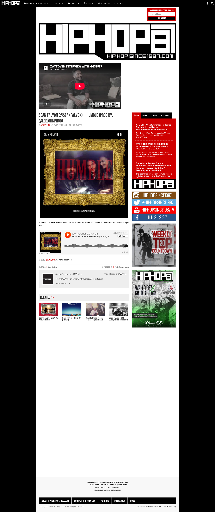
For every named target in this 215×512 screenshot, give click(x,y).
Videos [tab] (154, 115)
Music (127, 267)
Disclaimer (119, 501)
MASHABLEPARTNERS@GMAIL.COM (107, 490)
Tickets (105, 3)
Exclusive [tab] (165, 115)
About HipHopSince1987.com (55, 501)
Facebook (66, 283)
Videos (73, 3)
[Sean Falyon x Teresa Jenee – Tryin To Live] (96, 309)
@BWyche (45, 125)
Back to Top (171, 507)
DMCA (132, 501)
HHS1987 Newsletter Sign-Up (161, 10)
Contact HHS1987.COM (85, 501)
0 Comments (77, 125)
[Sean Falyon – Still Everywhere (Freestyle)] (119, 309)
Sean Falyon (52, 267)
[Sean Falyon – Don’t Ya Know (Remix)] (49, 309)
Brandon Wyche (154, 507)
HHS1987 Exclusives (36, 3)
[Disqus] (84, 361)
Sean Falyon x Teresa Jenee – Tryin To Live (94, 319)
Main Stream (119, 267)
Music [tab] (145, 115)
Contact (119, 3)
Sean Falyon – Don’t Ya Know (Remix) (48, 319)
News (88, 3)
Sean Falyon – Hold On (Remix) (71, 319)
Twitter (58, 283)
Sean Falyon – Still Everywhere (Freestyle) (119, 319)
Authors (105, 501)
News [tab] (136, 115)
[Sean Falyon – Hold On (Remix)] (72, 309)
